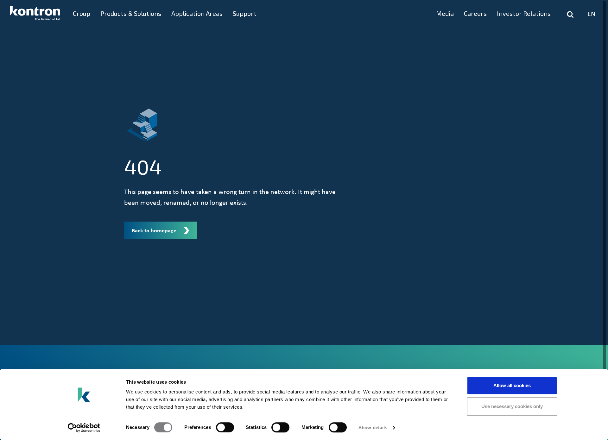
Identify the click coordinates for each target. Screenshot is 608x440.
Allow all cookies (512, 385)
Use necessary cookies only (512, 406)
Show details (372, 427)
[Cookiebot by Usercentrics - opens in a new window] (84, 427)
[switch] (225, 427)
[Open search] (570, 15)
